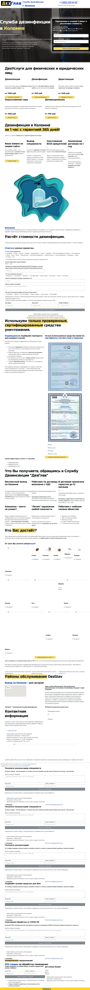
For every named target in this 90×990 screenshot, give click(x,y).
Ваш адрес (8, 303)
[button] (18, 672)
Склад (58, 276)
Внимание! (10, 228)
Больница (52, 276)
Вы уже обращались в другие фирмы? (15, 262)
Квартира (9, 276)
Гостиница (65, 276)
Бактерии (79, 28)
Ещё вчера (9, 294)
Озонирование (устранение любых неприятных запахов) (22, 259)
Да (11, 264)
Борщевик (72, 28)
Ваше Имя (56, 33)
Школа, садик (44, 276)
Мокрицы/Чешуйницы (36, 255)
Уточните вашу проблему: (61, 27)
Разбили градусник (72, 30)
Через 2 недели (35, 294)
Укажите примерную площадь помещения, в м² (18, 278)
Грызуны (65, 28)
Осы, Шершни (76, 253)
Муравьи (48, 253)
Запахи (63, 30)
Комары (27, 253)
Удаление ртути (43, 259)
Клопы (16, 253)
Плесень (57, 30)
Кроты (42, 253)
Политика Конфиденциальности (54, 804)
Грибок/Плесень (49, 255)
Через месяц (44, 294)
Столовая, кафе (34, 276)
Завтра (16, 294)
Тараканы (9, 253)
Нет (7, 264)
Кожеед (8, 257)
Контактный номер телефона (62, 39)
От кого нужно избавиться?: (13, 251)
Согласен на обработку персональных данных (67, 45)
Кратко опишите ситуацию (12, 284)
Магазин (25, 276)
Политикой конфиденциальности (28, 764)
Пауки (77, 255)
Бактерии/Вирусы (61, 255)
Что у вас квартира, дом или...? (13, 274)
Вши (13, 255)
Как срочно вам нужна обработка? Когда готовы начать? (21, 292)
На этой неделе (24, 294)
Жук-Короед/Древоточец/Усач (61, 253)
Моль (17, 255)
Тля (14, 257)
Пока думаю (53, 294)
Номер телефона (63, 303)
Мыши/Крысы (35, 253)
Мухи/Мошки (24, 255)
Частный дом (17, 276)
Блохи (8, 255)
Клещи (21, 253)
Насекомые (58, 28)
